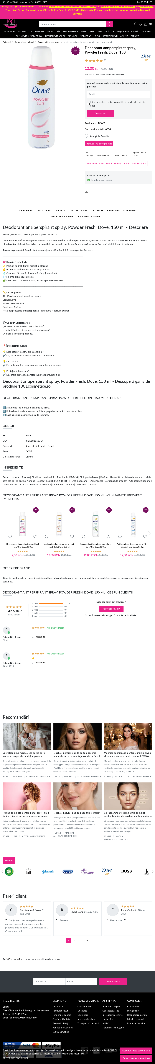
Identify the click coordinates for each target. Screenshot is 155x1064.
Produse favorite (136, 1024)
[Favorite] (140, 24)
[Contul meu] (145, 24)
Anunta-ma (101, 113)
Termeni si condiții (62, 1015)
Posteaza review (111, 609)
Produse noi (85, 36)
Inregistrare (133, 1011)
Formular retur (60, 1011)
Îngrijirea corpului (44, 32)
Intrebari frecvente (112, 1015)
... (80, 940)
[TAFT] (28, 877)
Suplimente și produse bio (29, 36)
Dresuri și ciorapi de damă (125, 32)
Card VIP (135, 36)
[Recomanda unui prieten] (86, 191)
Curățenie (146, 32)
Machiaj (22, 32)
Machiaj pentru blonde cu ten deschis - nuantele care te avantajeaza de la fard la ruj (77, 755)
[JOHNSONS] (48, 877)
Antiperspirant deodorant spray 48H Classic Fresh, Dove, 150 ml (132, 545)
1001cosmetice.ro (15, 959)
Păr (58, 32)
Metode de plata (86, 1019)
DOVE (101, 123)
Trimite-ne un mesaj (101, 180)
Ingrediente (79, 211)
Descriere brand (61, 217)
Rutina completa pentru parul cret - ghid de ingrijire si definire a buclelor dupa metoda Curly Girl (26, 815)
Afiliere (124, 36)
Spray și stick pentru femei (48, 42)
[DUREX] (68, 877)
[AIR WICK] (9, 877)
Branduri (9, 860)
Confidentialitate (61, 1019)
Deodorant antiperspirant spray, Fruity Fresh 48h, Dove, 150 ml (59, 545)
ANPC (105, 1024)
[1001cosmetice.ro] (16, 24)
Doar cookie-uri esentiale (136, 1058)
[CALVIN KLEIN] (146, 877)
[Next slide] (149, 533)
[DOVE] (107, 877)
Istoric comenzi (135, 1019)
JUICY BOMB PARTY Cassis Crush (118, 6)
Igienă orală (103, 32)
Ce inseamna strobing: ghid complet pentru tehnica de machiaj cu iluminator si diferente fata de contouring (128, 815)
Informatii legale (111, 1007)
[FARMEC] (87, 877)
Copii (91, 32)
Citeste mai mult (14, 931)
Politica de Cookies (63, 1028)
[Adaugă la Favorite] (35, 537)
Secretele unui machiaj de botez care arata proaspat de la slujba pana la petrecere (24, 755)
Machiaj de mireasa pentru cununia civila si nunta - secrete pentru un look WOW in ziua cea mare (127, 755)
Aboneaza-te (113, 981)
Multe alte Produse (92, 10)
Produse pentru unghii (74, 32)
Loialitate (82, 1011)
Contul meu (133, 1007)
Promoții (72, 36)
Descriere (26, 211)
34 (86, 940)
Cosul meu (83, 1015)
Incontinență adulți (55, 36)
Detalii (61, 211)
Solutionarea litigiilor (113, 1028)
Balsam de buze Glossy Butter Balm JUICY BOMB (52, 10)
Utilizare (44, 211)
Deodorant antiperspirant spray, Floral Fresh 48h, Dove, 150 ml (22, 545)
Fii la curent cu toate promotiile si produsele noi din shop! (117, 104)
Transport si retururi (88, 1024)
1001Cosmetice (61, 1032)
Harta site (107, 1019)
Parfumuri (9, 32)
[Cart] (150, 24)
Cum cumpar (84, 1007)
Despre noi (58, 1007)
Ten (30, 32)
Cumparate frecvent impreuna (114, 211)
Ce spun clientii (89, 217)
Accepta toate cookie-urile (136, 1050)
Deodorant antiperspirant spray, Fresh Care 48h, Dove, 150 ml (96, 545)
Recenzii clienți (110, 36)
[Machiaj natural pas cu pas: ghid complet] (77, 796)
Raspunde (40, 637)
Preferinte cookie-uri (15, 1058)
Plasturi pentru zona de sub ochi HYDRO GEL (72, 6)
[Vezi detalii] (10, 537)
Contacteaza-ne (110, 1011)
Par (15, 837)
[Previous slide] (2, 871)
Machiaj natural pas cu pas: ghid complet (76, 813)
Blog (97, 36)
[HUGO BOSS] (126, 877)
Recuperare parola (137, 1015)
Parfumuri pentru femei (24, 42)
